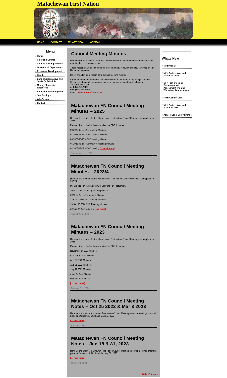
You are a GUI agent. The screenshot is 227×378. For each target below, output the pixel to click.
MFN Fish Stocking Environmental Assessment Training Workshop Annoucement (176, 87)
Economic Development (49, 71)
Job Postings (44, 95)
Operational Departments (50, 67)
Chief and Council (46, 60)
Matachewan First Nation (68, 3)
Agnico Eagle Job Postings (178, 115)
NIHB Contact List (173, 97)
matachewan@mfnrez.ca (89, 92)
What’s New (43, 99)
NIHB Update (170, 66)
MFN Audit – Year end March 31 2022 (175, 106)
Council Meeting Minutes (50, 63)
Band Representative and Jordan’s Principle (50, 80)
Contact (41, 103)
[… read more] (107, 148)
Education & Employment (50, 91)
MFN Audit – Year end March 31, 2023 (175, 74)
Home (40, 56)
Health (40, 75)
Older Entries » (150, 374)
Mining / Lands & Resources (46, 86)
